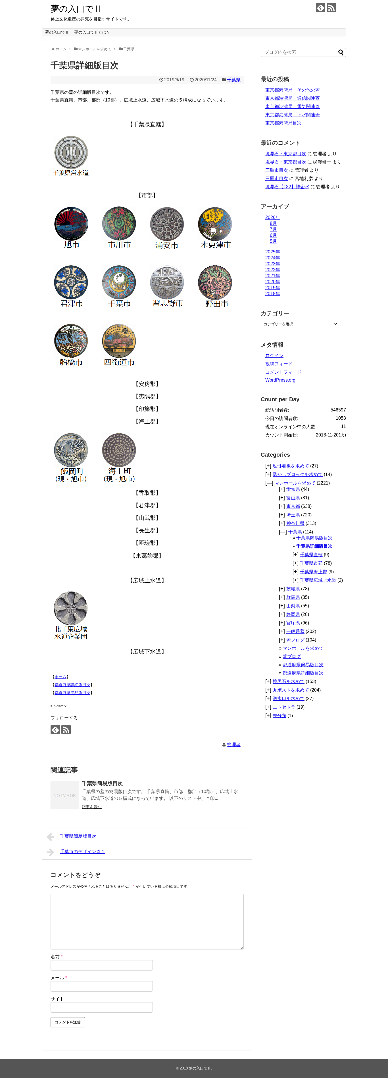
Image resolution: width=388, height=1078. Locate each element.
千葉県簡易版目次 (102, 783)
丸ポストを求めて (291, 690)
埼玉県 (293, 514)
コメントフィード (283, 372)
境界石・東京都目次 (285, 153)
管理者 (234, 744)
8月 (273, 223)
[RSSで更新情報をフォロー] (331, 7)
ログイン (274, 355)
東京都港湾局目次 (283, 123)
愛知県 (293, 489)
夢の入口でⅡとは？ (92, 32)
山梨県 (293, 605)
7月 (273, 229)
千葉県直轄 (311, 554)
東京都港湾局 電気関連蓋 (292, 106)
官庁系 (293, 622)
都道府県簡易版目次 (72, 692)
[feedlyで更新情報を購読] (320, 7)
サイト (57, 998)
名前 (56, 956)
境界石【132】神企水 (287, 186)
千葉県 (234, 79)
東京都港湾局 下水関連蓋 (292, 114)
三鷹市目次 (276, 170)
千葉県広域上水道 (318, 580)
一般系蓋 (295, 631)
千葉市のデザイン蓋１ (82, 851)
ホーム (60, 676)
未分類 (279, 715)
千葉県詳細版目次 (314, 546)
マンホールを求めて (295, 483)
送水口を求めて (288, 698)
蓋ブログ (295, 640)
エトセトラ (284, 707)
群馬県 (293, 597)
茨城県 (293, 588)
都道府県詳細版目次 (72, 684)
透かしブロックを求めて (298, 474)
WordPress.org (280, 380)
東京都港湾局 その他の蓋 (292, 90)
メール (59, 977)
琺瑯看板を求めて (291, 466)
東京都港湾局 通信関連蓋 (292, 98)
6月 (273, 235)
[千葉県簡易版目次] (65, 795)
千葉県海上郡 (313, 571)
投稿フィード (279, 363)
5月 (273, 241)
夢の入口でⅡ (76, 8)
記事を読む (92, 806)
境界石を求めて (288, 681)
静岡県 (293, 614)
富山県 (293, 497)
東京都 (293, 506)
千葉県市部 (311, 563)
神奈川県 (295, 523)
